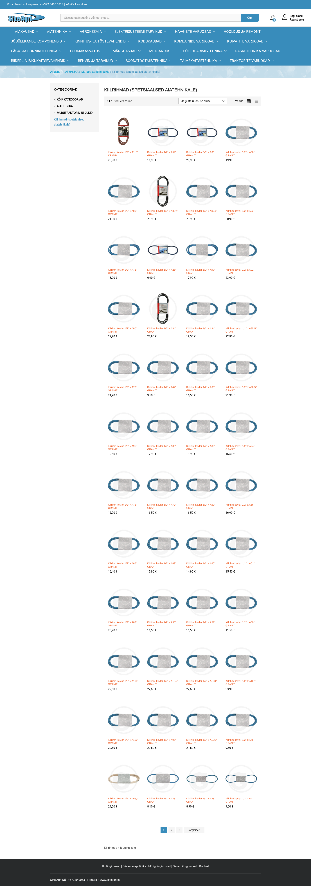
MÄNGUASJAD (125, 51)
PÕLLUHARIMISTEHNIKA (203, 51)
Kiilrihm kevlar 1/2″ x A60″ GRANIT (200, 565)
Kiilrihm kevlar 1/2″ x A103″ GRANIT (201, 682)
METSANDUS (159, 51)
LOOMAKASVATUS (85, 51)
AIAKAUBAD (24, 31)
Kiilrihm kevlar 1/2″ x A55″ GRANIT (161, 624)
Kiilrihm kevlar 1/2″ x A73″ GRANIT (122, 506)
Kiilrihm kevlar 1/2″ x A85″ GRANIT (161, 448)
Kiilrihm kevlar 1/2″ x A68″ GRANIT (200, 389)
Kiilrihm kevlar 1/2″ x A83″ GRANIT (200, 448)
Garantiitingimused (185, 866)
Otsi (249, 17)
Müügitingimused (159, 866)
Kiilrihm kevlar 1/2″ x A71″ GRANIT (122, 271)
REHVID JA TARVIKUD (95, 60)
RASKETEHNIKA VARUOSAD (257, 51)
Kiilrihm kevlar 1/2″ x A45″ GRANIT (240, 741)
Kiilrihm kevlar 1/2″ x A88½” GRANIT (162, 212)
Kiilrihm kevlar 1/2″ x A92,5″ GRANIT (201, 212)
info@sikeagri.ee (76, 4)
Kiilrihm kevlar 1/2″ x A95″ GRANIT (122, 448)
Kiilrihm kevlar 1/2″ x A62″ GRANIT (122, 624)
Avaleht (55, 71)
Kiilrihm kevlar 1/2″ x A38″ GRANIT (200, 800)
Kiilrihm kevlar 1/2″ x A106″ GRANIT (201, 741)
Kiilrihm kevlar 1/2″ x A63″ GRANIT (161, 565)
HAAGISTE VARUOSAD (193, 31)
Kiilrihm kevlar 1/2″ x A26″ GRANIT (161, 271)
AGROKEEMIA (91, 31)
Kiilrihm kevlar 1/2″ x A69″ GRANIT (200, 506)
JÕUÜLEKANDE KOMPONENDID (36, 41)
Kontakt (204, 866)
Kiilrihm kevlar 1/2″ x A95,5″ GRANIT (241, 330)
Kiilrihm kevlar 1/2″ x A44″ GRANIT (161, 389)
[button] (123, 146)
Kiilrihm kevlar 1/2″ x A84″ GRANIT (161, 330)
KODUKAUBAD (150, 41)
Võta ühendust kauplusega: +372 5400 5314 (35, 4)
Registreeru (297, 19)
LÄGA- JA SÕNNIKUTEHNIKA (34, 51)
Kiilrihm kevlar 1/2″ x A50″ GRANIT (240, 624)
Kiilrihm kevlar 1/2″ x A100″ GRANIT (123, 741)
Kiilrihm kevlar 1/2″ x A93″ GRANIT (240, 212)
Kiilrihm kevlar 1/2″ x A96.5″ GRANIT (241, 389)
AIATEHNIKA (57, 31)
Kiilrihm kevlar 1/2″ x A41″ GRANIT (240, 800)
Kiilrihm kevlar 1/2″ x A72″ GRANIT (161, 506)
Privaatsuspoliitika (134, 866)
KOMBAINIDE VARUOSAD (194, 41)
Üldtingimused (111, 866)
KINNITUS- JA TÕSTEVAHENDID (100, 41)
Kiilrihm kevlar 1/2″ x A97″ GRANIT (200, 271)
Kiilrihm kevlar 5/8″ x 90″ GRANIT (200, 154)
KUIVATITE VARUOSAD (245, 41)
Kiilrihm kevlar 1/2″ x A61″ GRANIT (240, 565)
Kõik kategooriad (70, 99)
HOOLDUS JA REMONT (242, 31)
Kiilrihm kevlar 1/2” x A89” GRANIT (122, 212)
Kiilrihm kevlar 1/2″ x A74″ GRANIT (240, 448)
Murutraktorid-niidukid (95, 71)
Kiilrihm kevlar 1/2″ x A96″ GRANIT (161, 741)
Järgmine (193, 830)
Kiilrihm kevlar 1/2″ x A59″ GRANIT (161, 154)
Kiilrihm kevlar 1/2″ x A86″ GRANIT (240, 154)
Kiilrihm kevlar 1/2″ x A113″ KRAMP (123, 154)
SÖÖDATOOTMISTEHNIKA (147, 60)
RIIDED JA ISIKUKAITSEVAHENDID (38, 60)
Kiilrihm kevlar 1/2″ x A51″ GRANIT (200, 624)
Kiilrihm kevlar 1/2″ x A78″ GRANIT (122, 389)
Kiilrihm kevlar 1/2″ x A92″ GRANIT (240, 271)
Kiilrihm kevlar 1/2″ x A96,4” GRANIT (123, 800)
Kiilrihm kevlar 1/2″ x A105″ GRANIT (123, 682)
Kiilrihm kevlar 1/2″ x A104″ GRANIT (162, 682)
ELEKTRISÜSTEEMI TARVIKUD (138, 31)
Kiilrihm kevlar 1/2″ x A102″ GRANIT (241, 682)
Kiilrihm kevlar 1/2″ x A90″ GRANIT (122, 330)
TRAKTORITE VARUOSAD (250, 60)
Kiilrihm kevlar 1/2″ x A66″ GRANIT (240, 506)
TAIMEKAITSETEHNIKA (198, 60)
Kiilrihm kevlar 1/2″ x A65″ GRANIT (122, 565)
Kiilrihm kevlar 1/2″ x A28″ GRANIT (161, 800)
